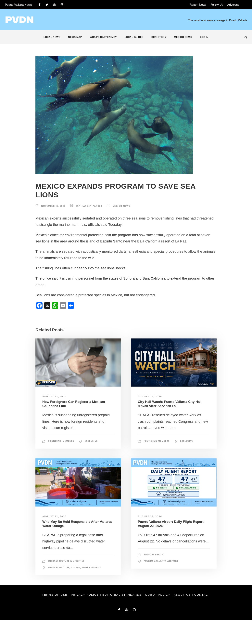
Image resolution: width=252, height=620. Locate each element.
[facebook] (40, 4)
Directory (158, 37)
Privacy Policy (85, 594)
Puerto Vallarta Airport (161, 560)
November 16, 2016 (53, 205)
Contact (202, 594)
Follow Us (216, 4)
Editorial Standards (122, 594)
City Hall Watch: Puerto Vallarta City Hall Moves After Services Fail (170, 404)
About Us (183, 594)
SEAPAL (75, 567)
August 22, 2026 (54, 396)
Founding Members (61, 440)
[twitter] (46, 4)
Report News (198, 4)
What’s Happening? (103, 37)
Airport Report (154, 554)
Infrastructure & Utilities (66, 560)
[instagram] (62, 4)
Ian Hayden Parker (89, 205)
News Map (75, 37)
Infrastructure (58, 567)
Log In (204, 37)
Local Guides (134, 37)
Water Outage (91, 567)
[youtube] (54, 4)
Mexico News (183, 37)
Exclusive (91, 440)
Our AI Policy (157, 594)
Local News (52, 37)
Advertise (233, 4)
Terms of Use (55, 594)
